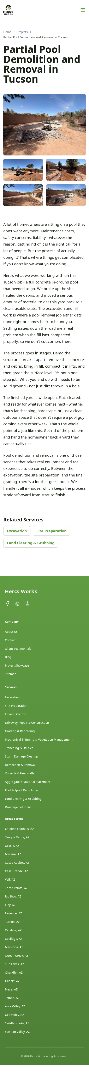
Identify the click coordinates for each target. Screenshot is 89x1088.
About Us (11, 632)
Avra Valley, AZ (15, 1006)
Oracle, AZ (12, 846)
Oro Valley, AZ (14, 1015)
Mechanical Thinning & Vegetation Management (38, 739)
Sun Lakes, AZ (14, 964)
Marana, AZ (13, 854)
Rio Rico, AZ (13, 896)
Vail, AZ (10, 879)
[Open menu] (83, 10)
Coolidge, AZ (13, 939)
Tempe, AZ (12, 998)
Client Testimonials (18, 648)
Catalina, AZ (13, 930)
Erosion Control (15, 714)
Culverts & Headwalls (19, 773)
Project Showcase (17, 665)
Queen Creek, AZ (16, 955)
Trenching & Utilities (19, 748)
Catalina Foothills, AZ (19, 829)
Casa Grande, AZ (16, 871)
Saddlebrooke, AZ (17, 1023)
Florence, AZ (13, 913)
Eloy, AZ (10, 905)
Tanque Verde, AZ (17, 837)
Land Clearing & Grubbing (30, 542)
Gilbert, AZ (12, 981)
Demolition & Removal (20, 765)
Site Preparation (51, 530)
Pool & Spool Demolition (21, 790)
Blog (8, 657)
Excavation (17, 530)
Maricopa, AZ (14, 947)
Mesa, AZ (11, 989)
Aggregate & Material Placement (27, 782)
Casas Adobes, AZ (17, 863)
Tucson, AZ (12, 922)
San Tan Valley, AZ (17, 1032)
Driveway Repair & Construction (27, 723)
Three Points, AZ (16, 888)
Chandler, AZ (14, 972)
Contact (10, 640)
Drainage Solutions (18, 807)
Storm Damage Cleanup (21, 756)
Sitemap (10, 674)
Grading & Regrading (20, 731)
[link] (35, 37)
